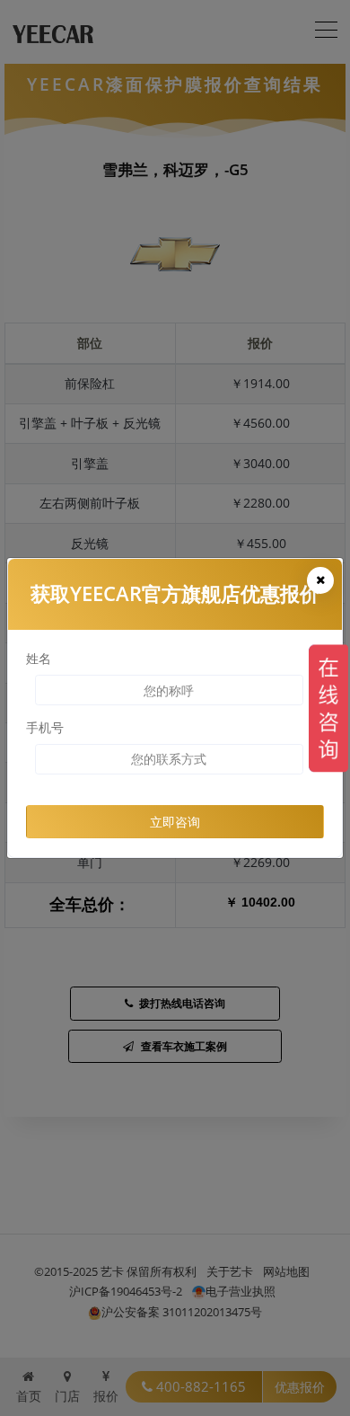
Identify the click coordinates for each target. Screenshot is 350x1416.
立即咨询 (175, 821)
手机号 (45, 727)
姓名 (38, 658)
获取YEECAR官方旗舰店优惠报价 (175, 593)
